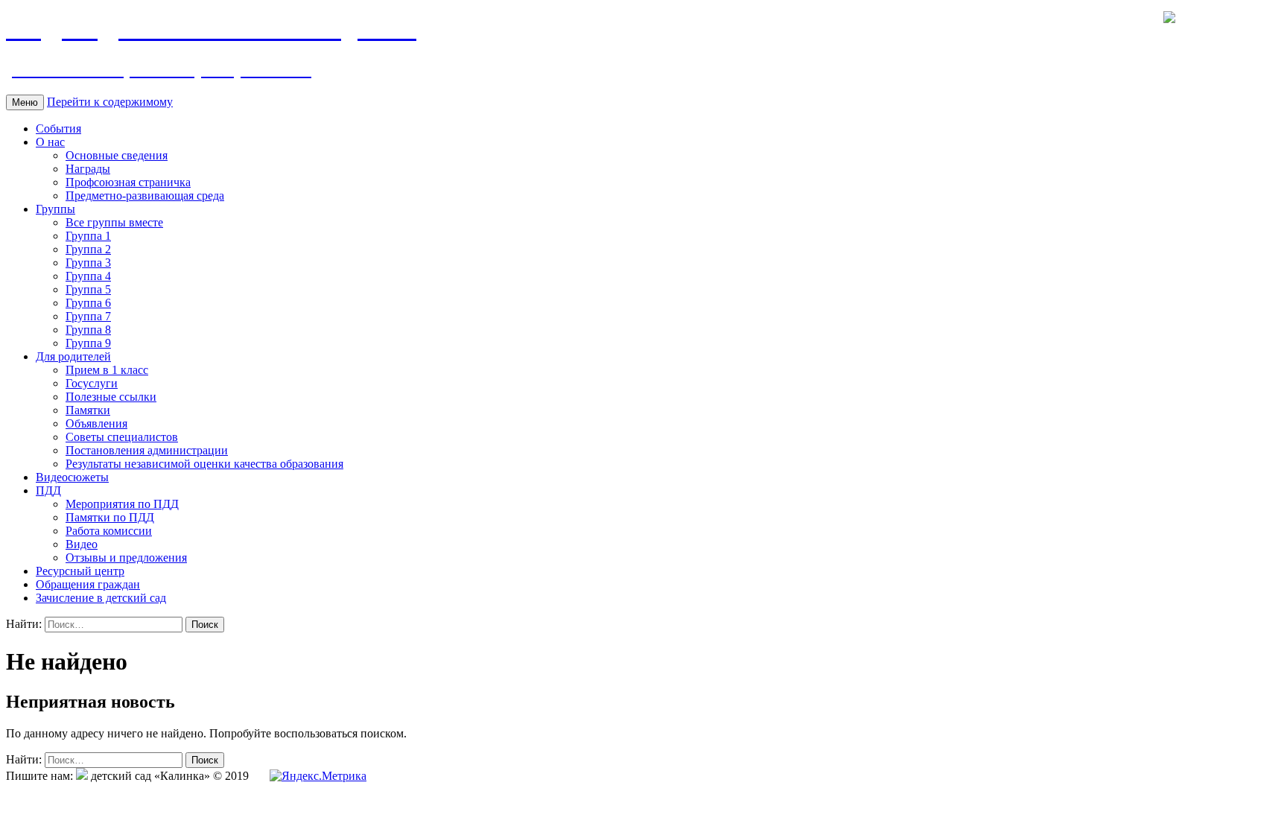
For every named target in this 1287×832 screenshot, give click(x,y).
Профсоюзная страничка (128, 182)
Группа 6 (88, 302)
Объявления (96, 423)
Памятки (88, 410)
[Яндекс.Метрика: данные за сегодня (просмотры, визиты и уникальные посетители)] (318, 776)
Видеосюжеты (72, 477)
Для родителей (73, 356)
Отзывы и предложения (126, 557)
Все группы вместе (114, 222)
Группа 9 (88, 343)
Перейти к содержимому (110, 101)
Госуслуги (92, 383)
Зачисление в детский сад (101, 597)
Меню (25, 102)
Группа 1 (88, 235)
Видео (82, 544)
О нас (50, 142)
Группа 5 (88, 289)
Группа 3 (88, 262)
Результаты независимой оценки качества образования (204, 463)
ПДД (48, 490)
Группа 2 (88, 249)
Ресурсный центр (80, 571)
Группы (55, 209)
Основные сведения (117, 155)
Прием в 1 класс (107, 369)
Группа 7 (88, 316)
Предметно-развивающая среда (145, 195)
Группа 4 (88, 276)
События (58, 128)
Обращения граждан (88, 584)
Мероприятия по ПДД (122, 504)
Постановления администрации (147, 450)
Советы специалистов (122, 437)
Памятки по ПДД (110, 517)
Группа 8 (88, 329)
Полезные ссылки (111, 396)
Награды (88, 168)
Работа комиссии (109, 530)
